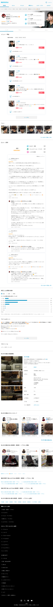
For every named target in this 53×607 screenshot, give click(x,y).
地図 (46, 359)
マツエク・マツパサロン (7, 515)
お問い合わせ (36, 405)
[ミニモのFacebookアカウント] (28, 601)
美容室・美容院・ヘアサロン (8, 509)
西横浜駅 (29, 501)
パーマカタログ (5, 538)
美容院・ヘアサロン (8, 9)
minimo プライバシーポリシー (8, 586)
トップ (2, 9)
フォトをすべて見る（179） (46, 137)
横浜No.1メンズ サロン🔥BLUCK (7, 473)
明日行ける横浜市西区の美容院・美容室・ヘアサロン (10, 481)
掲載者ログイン (5, 576)
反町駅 (39, 501)
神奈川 (14, 9)
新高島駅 (19, 501)
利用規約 (4, 583)
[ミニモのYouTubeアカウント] (31, 600)
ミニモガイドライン (6, 579)
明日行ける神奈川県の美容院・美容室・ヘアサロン (10, 491)
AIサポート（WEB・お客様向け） (9, 595)
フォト (20, 30)
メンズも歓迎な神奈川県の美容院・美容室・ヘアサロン (30, 491)
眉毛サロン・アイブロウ (7, 518)
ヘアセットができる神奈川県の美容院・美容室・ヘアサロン (11, 493)
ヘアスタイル (5, 529)
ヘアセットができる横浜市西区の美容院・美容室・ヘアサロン (12, 483)
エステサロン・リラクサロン (8, 521)
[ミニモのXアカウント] (24, 600)
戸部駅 (15, 501)
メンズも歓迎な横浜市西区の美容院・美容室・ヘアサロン (31, 481)
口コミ (46, 30)
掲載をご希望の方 (6, 570)
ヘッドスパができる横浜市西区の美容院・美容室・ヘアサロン (35, 483)
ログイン (50, 2)
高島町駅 (11, 501)
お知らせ (4, 564)
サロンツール (5, 573)
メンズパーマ (5, 541)
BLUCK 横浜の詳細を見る (46, 440)
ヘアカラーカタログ (6, 535)
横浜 (17, 9)
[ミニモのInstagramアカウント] (21, 601)
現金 (35, 374)
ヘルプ (3, 592)
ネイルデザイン (5, 544)
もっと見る (26, 117)
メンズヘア (4, 532)
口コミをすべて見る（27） (46, 285)
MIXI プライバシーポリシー (8, 589)
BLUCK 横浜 (25, 9)
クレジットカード (37, 377)
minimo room (5, 567)
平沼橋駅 (2, 501)
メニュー (33, 30)
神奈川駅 (24, 501)
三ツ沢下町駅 (34, 501)
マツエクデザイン (6, 547)
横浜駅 (20, 9)
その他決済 (36, 382)
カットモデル (5, 550)
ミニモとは (4, 558)
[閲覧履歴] (46, 2)
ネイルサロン (5, 512)
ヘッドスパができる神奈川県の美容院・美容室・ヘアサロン (34, 493)
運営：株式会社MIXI (6, 561)
